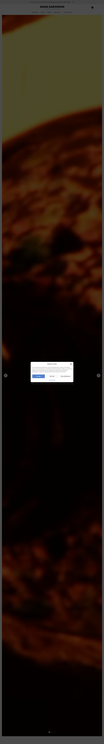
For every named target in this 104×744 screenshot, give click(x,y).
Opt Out (52, 376)
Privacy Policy (52, 380)
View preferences (65, 376)
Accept (38, 376)
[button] (71, 364)
